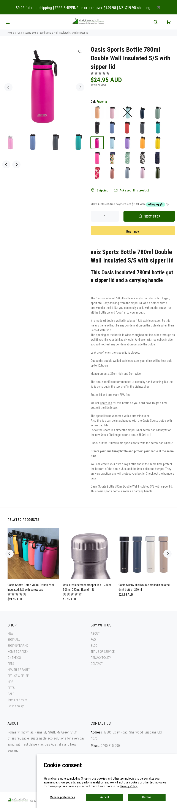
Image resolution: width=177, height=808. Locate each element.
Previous (8, 87)
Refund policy (16, 706)
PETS (11, 663)
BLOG (94, 645)
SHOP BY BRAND (18, 645)
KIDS (10, 682)
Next (80, 87)
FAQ (93, 639)
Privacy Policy (128, 786)
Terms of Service (17, 700)
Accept (104, 797)
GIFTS (11, 688)
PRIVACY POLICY (101, 657)
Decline (146, 797)
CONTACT (97, 663)
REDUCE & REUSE (18, 675)
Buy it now (132, 231)
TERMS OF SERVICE (103, 651)
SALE (11, 694)
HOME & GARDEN (18, 651)
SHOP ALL (14, 639)
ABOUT (95, 633)
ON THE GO (14, 657)
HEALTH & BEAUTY (19, 669)
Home (11, 32)
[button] (100, 73)
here (170, 443)
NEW (10, 633)
